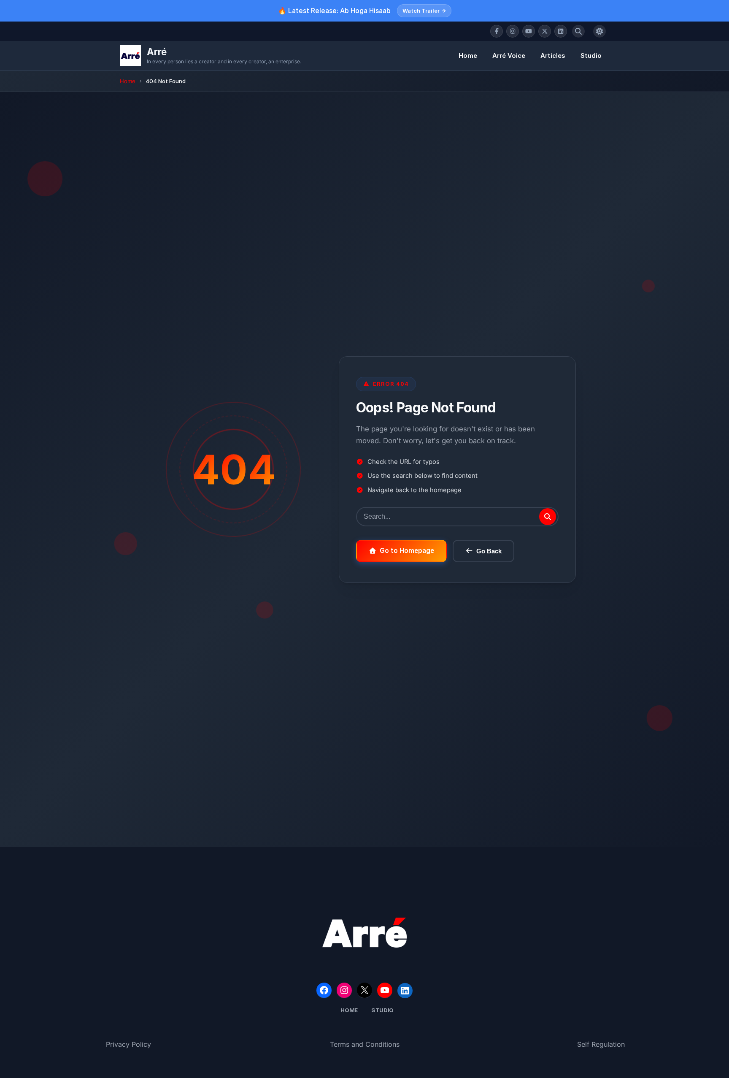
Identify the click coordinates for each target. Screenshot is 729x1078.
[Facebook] (496, 31)
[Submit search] (547, 516)
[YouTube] (528, 31)
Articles (552, 55)
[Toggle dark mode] (599, 31)
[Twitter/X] (544, 31)
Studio (591, 55)
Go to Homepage (407, 551)
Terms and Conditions (365, 1044)
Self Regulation (601, 1044)
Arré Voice (508, 55)
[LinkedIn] (560, 31)
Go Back (489, 551)
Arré (157, 51)
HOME (349, 1010)
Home (468, 55)
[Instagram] (512, 31)
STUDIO (382, 1010)
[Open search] (578, 31)
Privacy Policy (128, 1044)
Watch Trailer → (424, 10)
